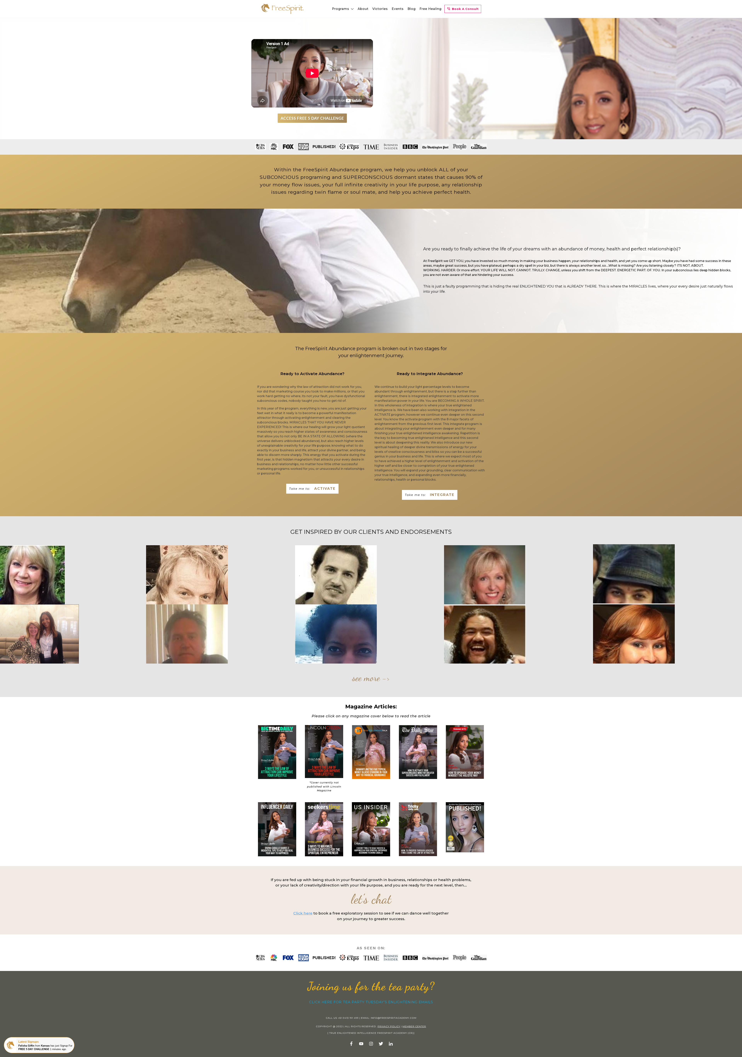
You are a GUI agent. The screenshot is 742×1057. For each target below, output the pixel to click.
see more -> (371, 677)
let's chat (371, 899)
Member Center (414, 1026)
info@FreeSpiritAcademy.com (393, 1017)
